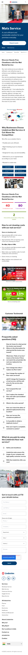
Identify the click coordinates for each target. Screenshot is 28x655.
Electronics (5, 608)
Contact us (5, 632)
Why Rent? (5, 626)
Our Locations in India (9, 629)
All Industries (6, 600)
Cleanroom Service (7, 591)
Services (5, 584)
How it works (24, 52)
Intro (3, 52)
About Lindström (7, 619)
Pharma (4, 603)
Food (3, 605)
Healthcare (5, 610)
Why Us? (5, 622)
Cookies (4, 638)
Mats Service (5, 589)
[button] (26, 2)
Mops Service (5, 596)
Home (3, 47)
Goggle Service (6, 593)
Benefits (16, 52)
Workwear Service (7, 586)
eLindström (6, 635)
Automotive (5, 615)
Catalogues (9, 52)
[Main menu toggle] (2, 2)
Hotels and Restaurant (8, 612)
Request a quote (14, 43)
